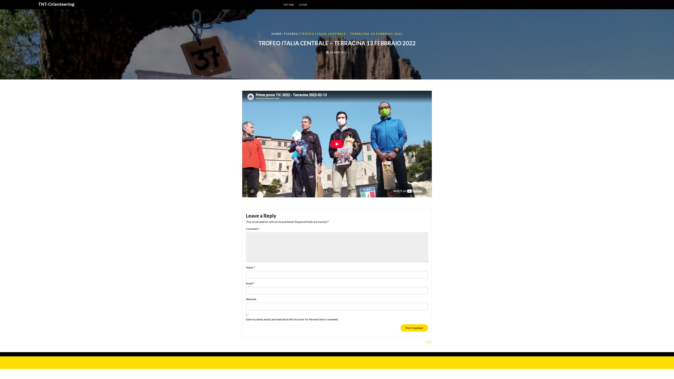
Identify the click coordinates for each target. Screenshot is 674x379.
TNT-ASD (288, 4)
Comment (253, 228)
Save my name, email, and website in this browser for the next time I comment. (292, 319)
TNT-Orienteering (56, 4)
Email (250, 283)
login (303, 4)
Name (250, 267)
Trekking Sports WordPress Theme (36, 362)
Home (277, 33)
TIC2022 (291, 33)
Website (251, 299)
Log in (243, 354)
